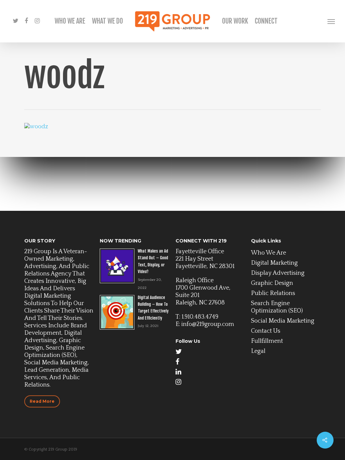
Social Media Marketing (282, 321)
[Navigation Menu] (331, 21)
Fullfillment (267, 341)
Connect (266, 21)
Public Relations (273, 293)
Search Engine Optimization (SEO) (277, 307)
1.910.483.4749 (200, 317)
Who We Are (70, 21)
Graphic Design (272, 283)
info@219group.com (207, 324)
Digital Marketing (274, 263)
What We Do (107, 21)
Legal (258, 351)
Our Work (235, 21)
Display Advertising (278, 273)
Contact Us (265, 331)
